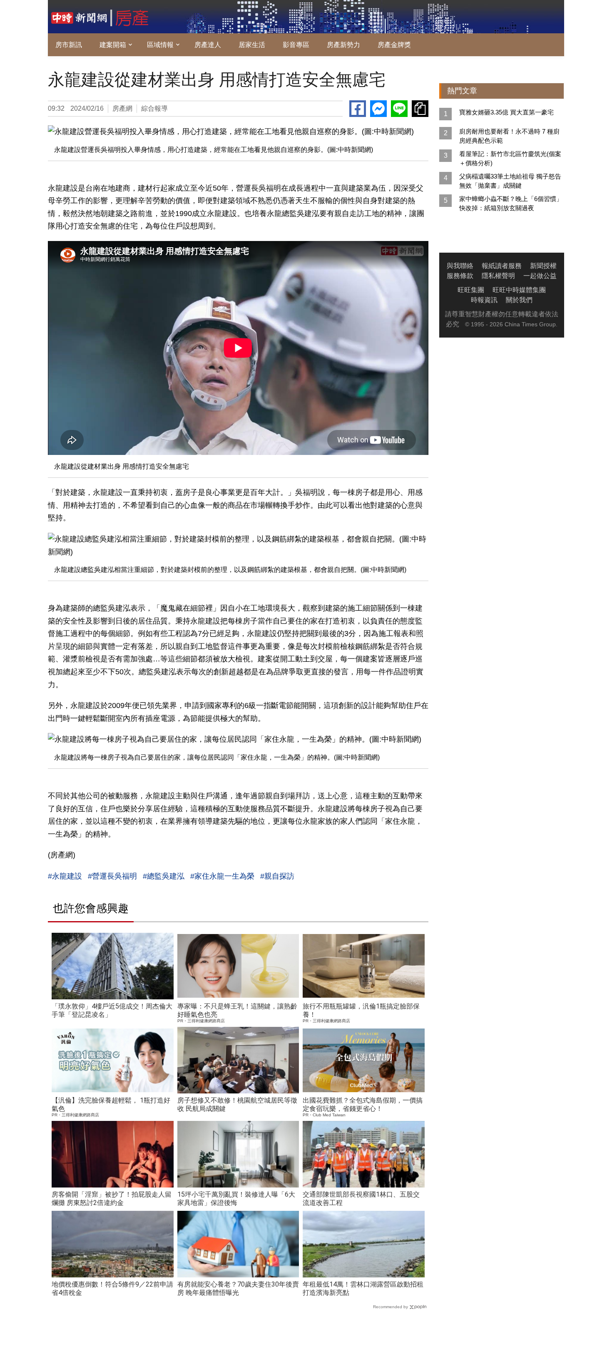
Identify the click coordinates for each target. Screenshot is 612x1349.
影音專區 (296, 44)
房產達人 (207, 44)
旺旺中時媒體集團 (519, 289)
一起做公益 (540, 275)
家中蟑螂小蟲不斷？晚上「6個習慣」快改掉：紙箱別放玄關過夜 (510, 203)
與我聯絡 (460, 265)
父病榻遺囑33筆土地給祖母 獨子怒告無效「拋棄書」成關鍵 (510, 181)
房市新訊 (68, 44)
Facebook (357, 108)
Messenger (378, 108)
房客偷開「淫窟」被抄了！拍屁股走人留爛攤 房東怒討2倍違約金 (112, 1198)
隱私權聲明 (498, 275)
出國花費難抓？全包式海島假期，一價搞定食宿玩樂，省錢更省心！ (363, 1104)
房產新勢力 (343, 44)
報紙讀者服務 (502, 265)
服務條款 (460, 275)
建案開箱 (113, 44)
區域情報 (160, 44)
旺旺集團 (471, 289)
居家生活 (252, 44)
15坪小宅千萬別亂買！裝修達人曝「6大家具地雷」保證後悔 (236, 1198)
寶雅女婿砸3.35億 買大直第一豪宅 (506, 112)
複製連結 (420, 108)
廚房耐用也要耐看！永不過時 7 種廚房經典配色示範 (509, 136)
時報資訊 (484, 299)
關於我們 (519, 299)
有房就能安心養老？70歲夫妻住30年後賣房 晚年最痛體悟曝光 (238, 1288)
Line (399, 108)
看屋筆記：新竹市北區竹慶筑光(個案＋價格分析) (510, 158)
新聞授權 (543, 265)
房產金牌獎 (394, 44)
